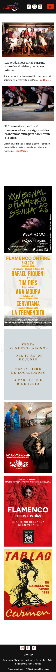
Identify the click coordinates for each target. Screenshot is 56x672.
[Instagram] (40, 7)
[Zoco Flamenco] (11, 6)
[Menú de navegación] (50, 6)
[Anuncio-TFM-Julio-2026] (28, 545)
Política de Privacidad (35, 660)
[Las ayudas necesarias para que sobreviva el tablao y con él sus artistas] (28, 40)
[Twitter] (34, 7)
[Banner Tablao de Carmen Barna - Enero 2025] (28, 619)
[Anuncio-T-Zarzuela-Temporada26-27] (28, 399)
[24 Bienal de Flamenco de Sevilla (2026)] (28, 252)
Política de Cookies (31, 663)
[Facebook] (29, 7)
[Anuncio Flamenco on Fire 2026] (28, 325)
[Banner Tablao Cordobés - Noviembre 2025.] (28, 472)
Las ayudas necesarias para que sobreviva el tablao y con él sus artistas (24, 66)
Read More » (45, 79)
